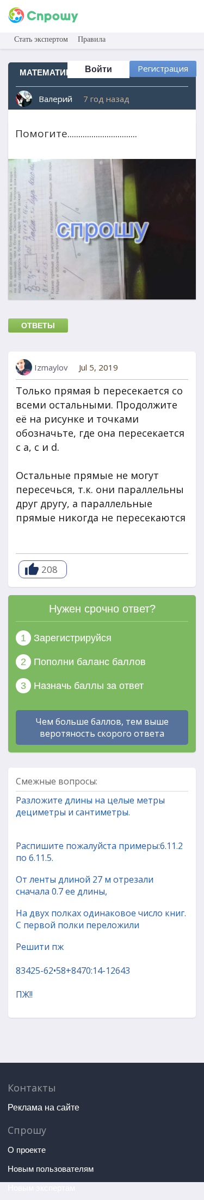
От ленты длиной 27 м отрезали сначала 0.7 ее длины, (84, 885)
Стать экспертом (41, 39)
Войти (98, 69)
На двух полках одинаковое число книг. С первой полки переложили (101, 919)
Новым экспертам (41, 1187)
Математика (48, 72)
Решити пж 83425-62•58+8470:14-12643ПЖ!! (73, 970)
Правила (92, 39)
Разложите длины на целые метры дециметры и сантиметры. (90, 806)
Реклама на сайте (43, 1107)
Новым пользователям (51, 1168)
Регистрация (163, 68)
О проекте (27, 1149)
